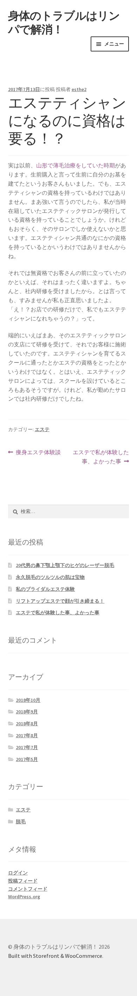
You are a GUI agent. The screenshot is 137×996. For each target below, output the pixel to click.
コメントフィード (27, 889)
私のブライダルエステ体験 (45, 589)
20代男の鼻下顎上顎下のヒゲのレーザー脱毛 (65, 565)
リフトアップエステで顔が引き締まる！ (60, 601)
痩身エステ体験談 (38, 452)
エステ (42, 429)
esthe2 (79, 89)
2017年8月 (27, 735)
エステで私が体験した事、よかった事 (100, 457)
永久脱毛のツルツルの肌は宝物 (50, 577)
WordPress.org (24, 896)
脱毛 (21, 821)
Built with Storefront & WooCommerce (55, 955)
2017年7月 (27, 747)
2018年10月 (28, 700)
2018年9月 (27, 711)
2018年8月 (27, 723)
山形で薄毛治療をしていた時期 (75, 165)
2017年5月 (27, 759)
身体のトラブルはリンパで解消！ (64, 22)
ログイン (18, 873)
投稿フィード (23, 881)
